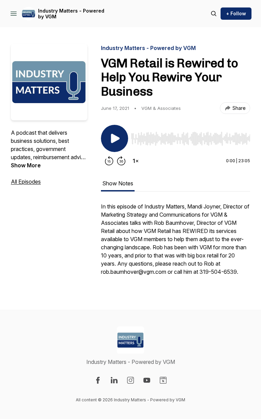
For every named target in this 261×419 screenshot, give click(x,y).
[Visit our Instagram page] (130, 380)
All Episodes (26, 181)
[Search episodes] (213, 14)
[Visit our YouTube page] (146, 380)
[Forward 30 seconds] (121, 161)
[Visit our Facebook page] (97, 380)
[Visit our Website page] (163, 380)
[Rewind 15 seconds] (109, 161)
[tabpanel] (175, 242)
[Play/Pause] (114, 138)
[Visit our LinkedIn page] (114, 380)
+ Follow (236, 13)
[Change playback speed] (135, 161)
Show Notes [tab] (117, 183)
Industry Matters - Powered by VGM (71, 14)
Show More (26, 165)
